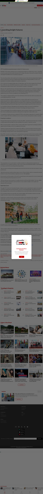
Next (21, 256)
